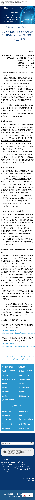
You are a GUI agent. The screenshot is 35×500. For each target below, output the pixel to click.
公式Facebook (26, 478)
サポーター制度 (6, 420)
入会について (17, 467)
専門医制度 (5, 392)
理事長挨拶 (21, 367)
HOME (6, 13)
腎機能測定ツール (23, 396)
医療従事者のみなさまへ (18, 13)
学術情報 (4, 383)
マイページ (21, 416)
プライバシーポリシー (9, 469)
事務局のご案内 (6, 411)
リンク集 (26, 467)
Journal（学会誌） (24, 388)
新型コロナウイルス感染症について (14, 17)
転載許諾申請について (8, 379)
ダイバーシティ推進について (25, 419)
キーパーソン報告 (7, 424)
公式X (29, 480)
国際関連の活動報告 (24, 428)
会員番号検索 (6, 416)
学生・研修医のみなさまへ (8, 400)
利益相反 (4, 388)
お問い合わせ (7, 467)
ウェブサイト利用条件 (25, 469)
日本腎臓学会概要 (7, 367)
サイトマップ (7, 471)
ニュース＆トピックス (10, 15)
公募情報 (21, 392)
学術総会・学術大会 (24, 379)
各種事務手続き (23, 411)
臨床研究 (4, 396)
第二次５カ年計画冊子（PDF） (8, 371)
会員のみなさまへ (17, 406)
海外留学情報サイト (24, 424)
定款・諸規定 (6, 375)
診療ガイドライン (23, 375)
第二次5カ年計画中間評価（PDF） (25, 371)
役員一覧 (21, 383)
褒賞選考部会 (6, 428)
